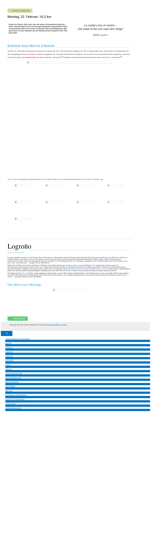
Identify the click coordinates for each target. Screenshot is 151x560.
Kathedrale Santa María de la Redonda (31, 45)
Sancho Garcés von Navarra (81, 269)
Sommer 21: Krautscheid (14, 399)
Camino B (9, 352)
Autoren (8, 343)
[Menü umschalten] (77, 341)
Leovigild (30, 267)
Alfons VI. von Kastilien (26, 273)
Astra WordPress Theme (57, 325)
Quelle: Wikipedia (19, 247)
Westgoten (14, 267)
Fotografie (9, 360)
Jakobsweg (41, 51)
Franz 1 (8, 365)
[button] (20, 11)
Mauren (65, 267)
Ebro (57, 51)
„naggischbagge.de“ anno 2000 (17, 339)
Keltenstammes (96, 257)
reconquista (33, 269)
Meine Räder (10, 386)
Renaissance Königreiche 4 (16, 395)
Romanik (96, 54)
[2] (121, 56)
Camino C (9, 356)
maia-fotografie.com (13, 378)
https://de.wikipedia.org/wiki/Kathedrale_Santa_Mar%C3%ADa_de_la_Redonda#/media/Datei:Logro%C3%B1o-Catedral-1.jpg (58, 179)
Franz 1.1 (8, 369)
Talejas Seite (10, 403)
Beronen (108, 257)
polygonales (20, 57)
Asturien (76, 265)
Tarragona (68, 265)
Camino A (9, 347)
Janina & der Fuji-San (13, 373)
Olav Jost (8, 390)
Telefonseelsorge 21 (13, 408)
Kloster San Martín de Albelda (32, 54)
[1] (62, 56)
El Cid (66, 270)
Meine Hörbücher (12, 382)
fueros (98, 273)
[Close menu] (6, 333)
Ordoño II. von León (101, 269)
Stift (116, 51)
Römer (116, 257)
